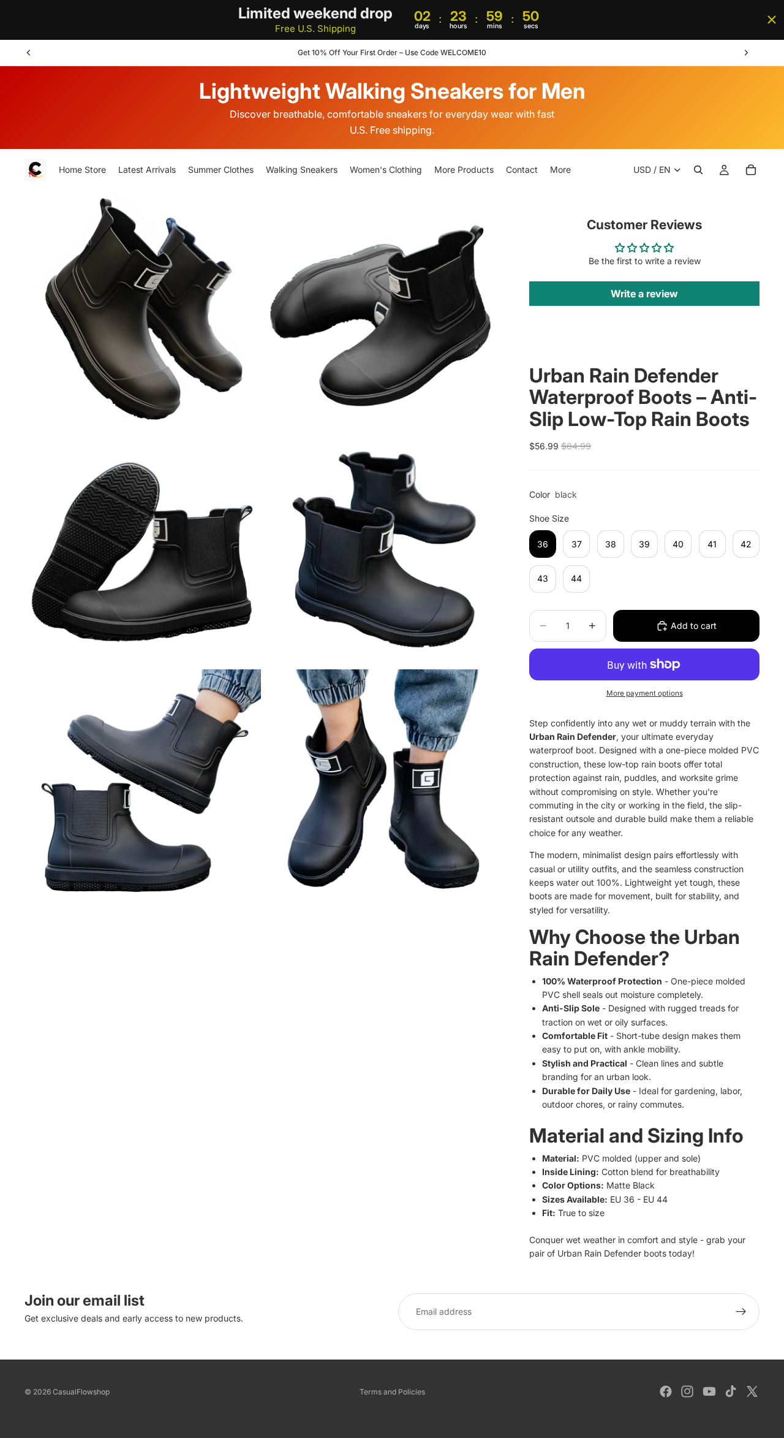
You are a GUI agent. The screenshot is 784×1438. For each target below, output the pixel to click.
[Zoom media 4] (381, 548)
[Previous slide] (28, 52)
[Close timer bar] (772, 20)
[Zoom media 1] (142, 309)
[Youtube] (709, 1391)
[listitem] (560, 170)
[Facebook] (665, 1391)
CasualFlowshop (81, 1391)
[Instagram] (687, 1391)
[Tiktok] (730, 1391)
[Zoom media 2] (381, 309)
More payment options (644, 693)
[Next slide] (746, 52)
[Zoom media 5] (142, 787)
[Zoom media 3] (142, 548)
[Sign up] (741, 1312)
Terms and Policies (392, 1391)
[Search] (698, 170)
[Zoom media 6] (381, 787)
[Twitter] (752, 1391)
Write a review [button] (644, 293)
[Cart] (750, 170)
